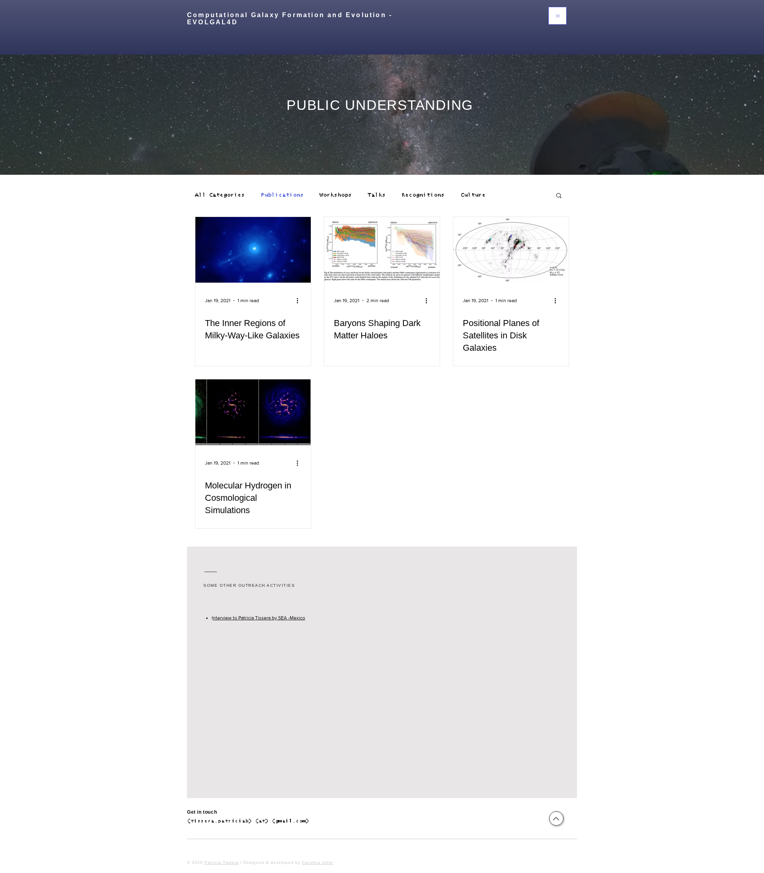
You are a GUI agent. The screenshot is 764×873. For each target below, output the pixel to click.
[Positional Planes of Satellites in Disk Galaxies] (511, 250)
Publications (282, 195)
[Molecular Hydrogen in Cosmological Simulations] (253, 412)
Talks (377, 195)
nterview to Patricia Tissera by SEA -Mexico (259, 618)
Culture (472, 195)
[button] (557, 16)
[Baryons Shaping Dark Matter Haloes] (382, 250)
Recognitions (422, 195)
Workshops (336, 195)
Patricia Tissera (222, 862)
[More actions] (300, 300)
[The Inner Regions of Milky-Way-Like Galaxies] (253, 250)
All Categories (220, 195)
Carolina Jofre (317, 862)
